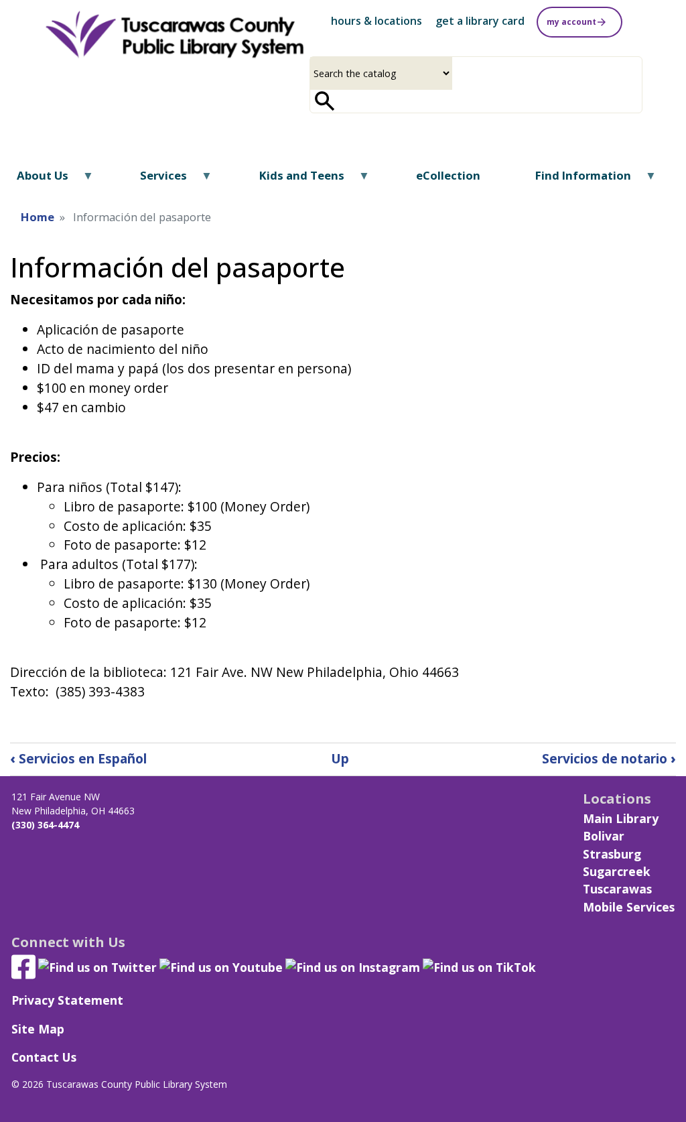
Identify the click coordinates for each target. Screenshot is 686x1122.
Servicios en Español (78, 758)
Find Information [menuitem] (575, 180)
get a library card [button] (480, 20)
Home (37, 217)
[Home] (173, 35)
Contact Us (43, 1057)
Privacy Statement (67, 1000)
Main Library (621, 818)
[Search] (325, 101)
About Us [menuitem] (34, 180)
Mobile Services (629, 907)
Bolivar (603, 836)
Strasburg (612, 854)
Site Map (37, 1029)
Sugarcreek (616, 871)
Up (340, 758)
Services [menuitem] (155, 180)
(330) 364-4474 (45, 824)
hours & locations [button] (376, 20)
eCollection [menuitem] (448, 175)
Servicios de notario (609, 758)
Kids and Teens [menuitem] (293, 180)
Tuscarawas (617, 889)
